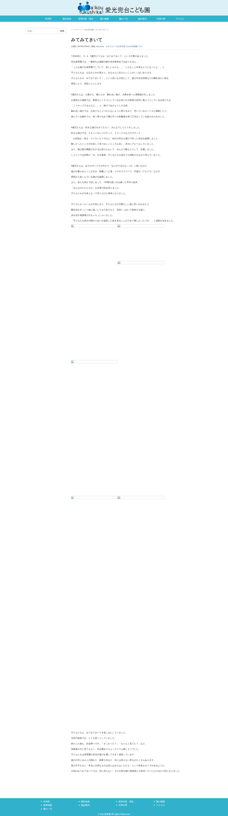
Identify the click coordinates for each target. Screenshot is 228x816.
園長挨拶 (67, 18)
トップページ (76, 29)
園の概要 (104, 18)
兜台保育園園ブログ (134, 46)
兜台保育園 (89, 29)
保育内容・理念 (85, 18)
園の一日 (123, 18)
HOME (48, 18)
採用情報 (47, 805)
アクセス (179, 18)
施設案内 (142, 18)
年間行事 (161, 18)
